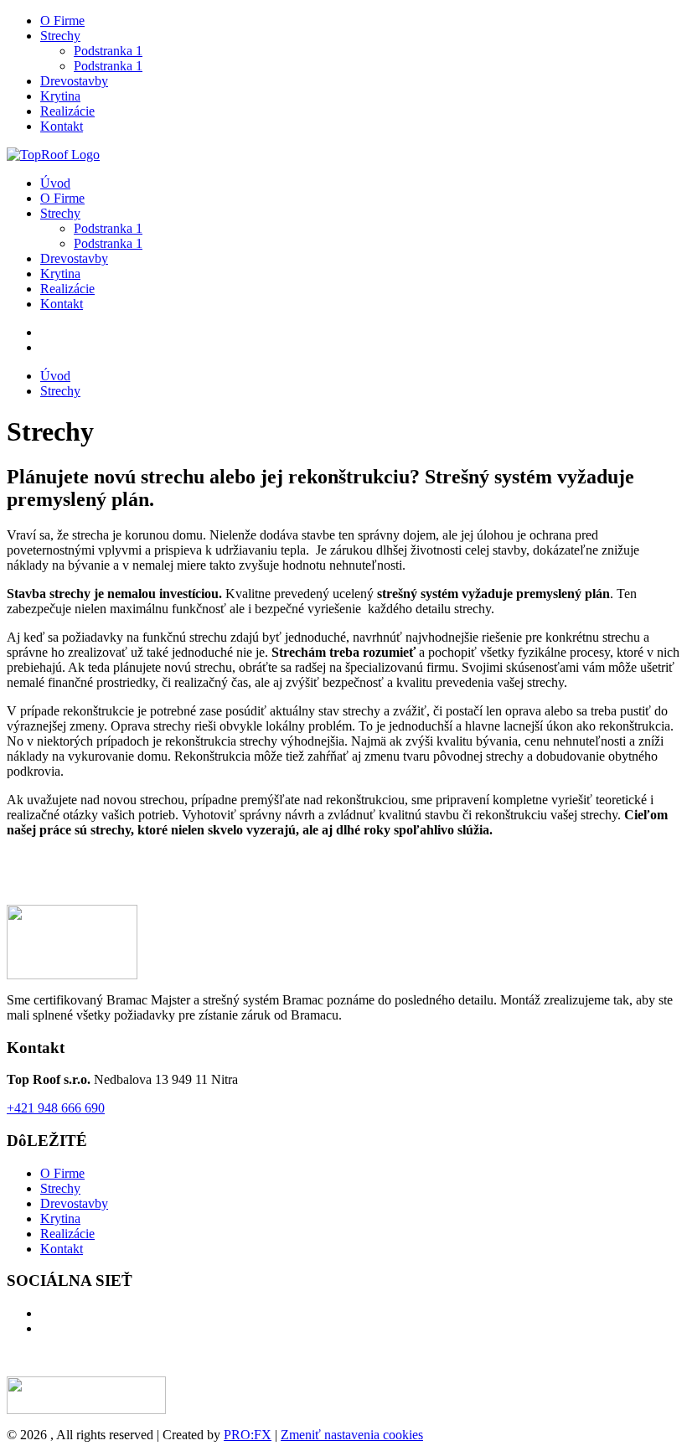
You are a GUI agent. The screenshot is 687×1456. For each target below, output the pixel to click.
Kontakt (61, 126)
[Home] (53, 154)
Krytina (60, 96)
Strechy (60, 35)
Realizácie (67, 111)
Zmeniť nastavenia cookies (352, 1435)
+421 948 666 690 (56, 1108)
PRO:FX (247, 1435)
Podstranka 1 (108, 51)
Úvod (55, 183)
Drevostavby (74, 81)
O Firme (62, 20)
